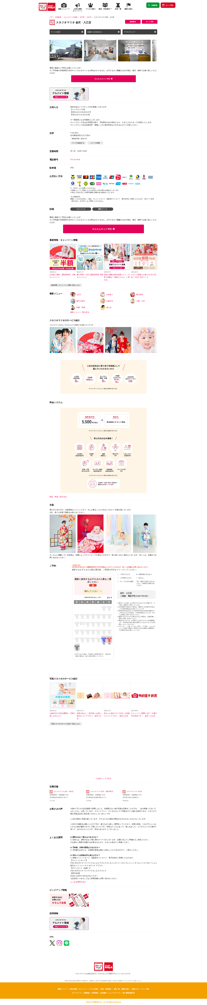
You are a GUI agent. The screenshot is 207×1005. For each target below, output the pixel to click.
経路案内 (133, 22)
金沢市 (89, 17)
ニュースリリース (114, 993)
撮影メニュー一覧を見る (79, 312)
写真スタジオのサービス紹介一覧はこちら (65, 724)
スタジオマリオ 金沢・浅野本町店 (101, 791)
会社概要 (103, 993)
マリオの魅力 (93, 989)
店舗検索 (154, 5)
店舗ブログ (135, 989)
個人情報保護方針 (129, 993)
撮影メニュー (62, 989)
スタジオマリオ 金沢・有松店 (63, 791)
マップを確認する (78, 143)
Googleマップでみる (103, 778)
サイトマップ (76, 993)
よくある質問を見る (78, 882)
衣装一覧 (117, 989)
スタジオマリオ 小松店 (134, 791)
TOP (51, 17)
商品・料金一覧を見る (58, 497)
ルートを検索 (95, 143)
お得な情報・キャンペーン (78, 989)
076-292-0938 (75, 159)
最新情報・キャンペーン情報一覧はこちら (65, 285)
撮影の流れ (125, 989)
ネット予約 (169, 5)
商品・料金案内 (106, 989)
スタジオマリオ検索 (70, 17)
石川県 (82, 17)
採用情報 (95, 993)
